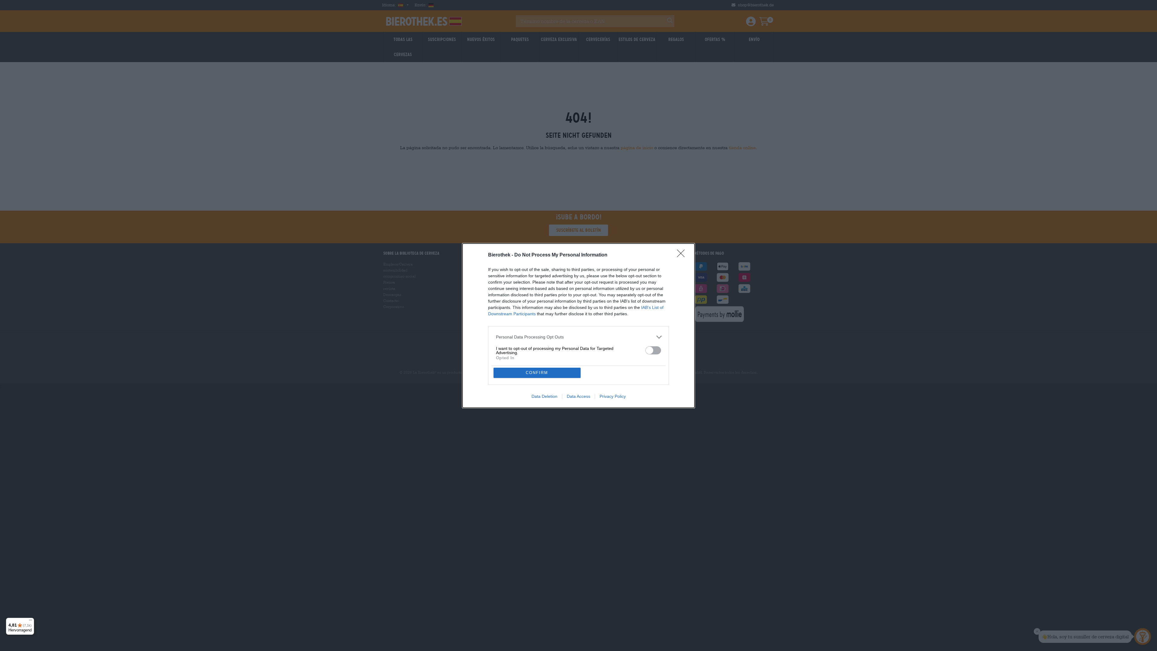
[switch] (653, 350)
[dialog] (578, 326)
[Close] (682, 255)
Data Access (578, 396)
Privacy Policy (613, 396)
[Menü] (30, 621)
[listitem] (578, 337)
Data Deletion (544, 396)
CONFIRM (537, 372)
